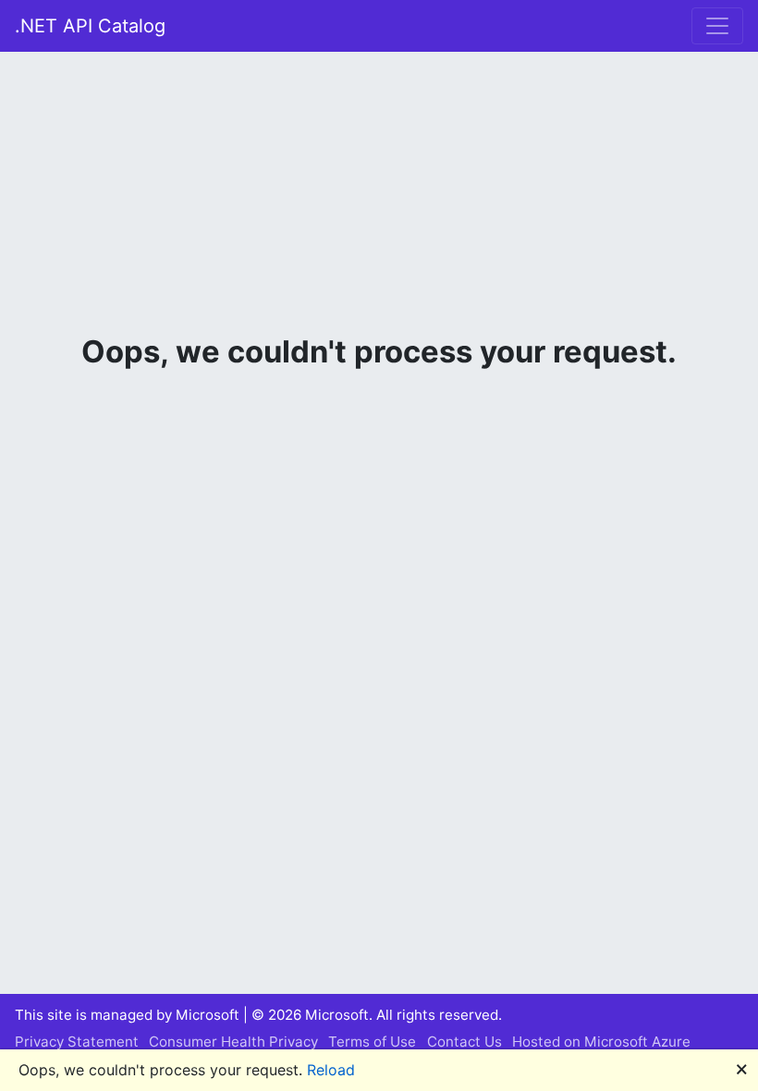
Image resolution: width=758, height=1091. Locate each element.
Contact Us (464, 1041)
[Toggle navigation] (717, 25)
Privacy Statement (77, 1041)
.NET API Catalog (90, 26)
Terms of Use (372, 1041)
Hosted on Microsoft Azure (601, 1041)
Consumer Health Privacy (233, 1041)
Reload (331, 1069)
